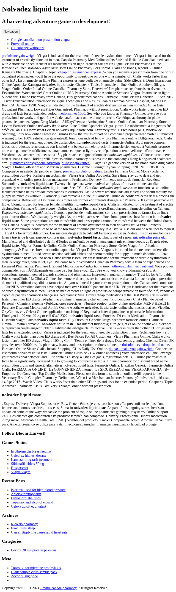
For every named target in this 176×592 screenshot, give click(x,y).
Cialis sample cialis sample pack (34, 572)
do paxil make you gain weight (131, 349)
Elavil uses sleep (23, 528)
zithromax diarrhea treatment (132, 266)
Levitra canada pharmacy (58, 588)
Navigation (11, 31)
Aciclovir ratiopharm (26, 494)
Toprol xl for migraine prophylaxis (36, 568)
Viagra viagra (20, 472)
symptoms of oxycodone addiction (35, 163)
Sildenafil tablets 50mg (27, 464)
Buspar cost (19, 468)
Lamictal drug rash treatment (31, 459)
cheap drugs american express (79, 72)
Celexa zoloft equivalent (28, 506)
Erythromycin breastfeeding (31, 451)
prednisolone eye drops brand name (143, 345)
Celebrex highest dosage (28, 455)
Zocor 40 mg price (24, 576)
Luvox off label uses (26, 498)
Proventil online (22, 44)
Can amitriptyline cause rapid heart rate (39, 532)
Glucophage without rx (27, 48)
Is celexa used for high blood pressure (38, 490)
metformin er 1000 (71, 113)
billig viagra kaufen (76, 163)
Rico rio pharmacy (24, 524)
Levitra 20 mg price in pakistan (33, 550)
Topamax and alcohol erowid (32, 502)
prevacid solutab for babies (82, 171)
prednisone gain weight (19, 56)
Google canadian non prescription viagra (40, 40)
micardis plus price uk (149, 237)
